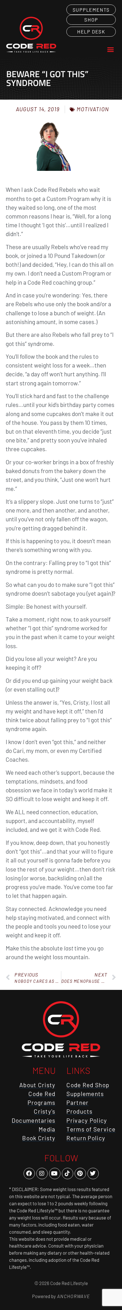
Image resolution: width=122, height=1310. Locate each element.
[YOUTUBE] (54, 1173)
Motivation (93, 109)
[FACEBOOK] (29, 1173)
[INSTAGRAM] (42, 1173)
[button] (110, 49)
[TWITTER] (93, 1173)
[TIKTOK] (67, 1173)
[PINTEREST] (80, 1173)
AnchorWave (73, 1296)
